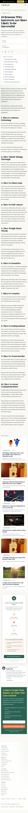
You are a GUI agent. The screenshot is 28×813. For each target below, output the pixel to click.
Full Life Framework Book (6, 761)
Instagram (8, 798)
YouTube (19, 798)
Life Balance (3, 753)
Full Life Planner (4, 762)
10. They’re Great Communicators (11, 82)
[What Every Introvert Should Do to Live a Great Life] (14, 495)
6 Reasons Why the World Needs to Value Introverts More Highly (13, 482)
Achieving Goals (4, 754)
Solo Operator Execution (6, 779)
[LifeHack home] (5, 5)
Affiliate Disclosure (19, 806)
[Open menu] (25, 5)
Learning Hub (3, 764)
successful (4, 112)
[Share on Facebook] (2, 51)
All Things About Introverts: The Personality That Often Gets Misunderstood (13, 454)
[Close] (26, 1)
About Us (3, 784)
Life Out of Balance (5, 776)
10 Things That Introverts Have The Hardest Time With (13, 558)
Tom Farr (4, 42)
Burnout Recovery (4, 770)
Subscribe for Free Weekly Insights (14, 726)
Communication (8, 10)
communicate (5, 394)
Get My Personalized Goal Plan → (14, 656)
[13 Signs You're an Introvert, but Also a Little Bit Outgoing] (14, 572)
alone (17, 335)
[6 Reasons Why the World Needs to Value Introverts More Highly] (14, 470)
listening (3, 136)
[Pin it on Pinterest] (5, 51)
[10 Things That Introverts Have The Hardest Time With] (14, 546)
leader (3, 286)
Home (2, 10)
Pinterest (13, 798)
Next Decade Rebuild (5, 777)
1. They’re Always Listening (9, 59)
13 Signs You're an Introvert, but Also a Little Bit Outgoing (12, 583)
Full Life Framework (5, 751)
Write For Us (3, 791)
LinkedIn (24, 798)
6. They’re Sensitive (8, 71)
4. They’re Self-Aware (8, 66)
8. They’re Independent (9, 76)
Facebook (3, 798)
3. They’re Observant (8, 64)
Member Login (4, 793)
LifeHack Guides (4, 747)
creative (20, 307)
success (21, 424)
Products (3, 757)
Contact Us (3, 785)
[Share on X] (9, 51)
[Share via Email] (12, 51)
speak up (19, 95)
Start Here (4, 746)
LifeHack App (4, 759)
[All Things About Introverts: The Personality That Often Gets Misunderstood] (14, 443)
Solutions (4, 769)
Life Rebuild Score (4, 749)
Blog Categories (4, 789)
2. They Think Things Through (10, 61)
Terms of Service (4, 806)
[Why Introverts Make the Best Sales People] (14, 520)
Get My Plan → (20, 1)
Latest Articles (4, 787)
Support (2, 794)
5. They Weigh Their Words (9, 69)
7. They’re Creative (7, 74)
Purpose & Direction (5, 774)
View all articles (9, 680)
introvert (11, 251)
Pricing (2, 766)
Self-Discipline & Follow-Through (7, 772)
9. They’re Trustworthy (8, 79)
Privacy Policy (12, 806)
